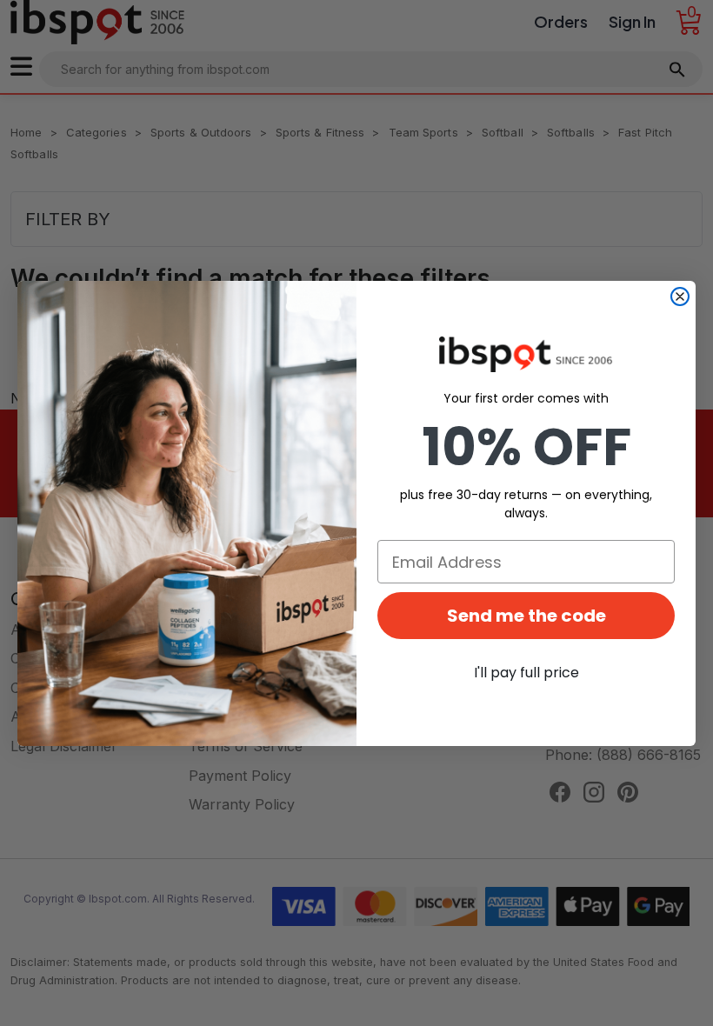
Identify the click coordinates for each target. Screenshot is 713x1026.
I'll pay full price (526, 673)
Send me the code (526, 615)
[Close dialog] (680, 296)
